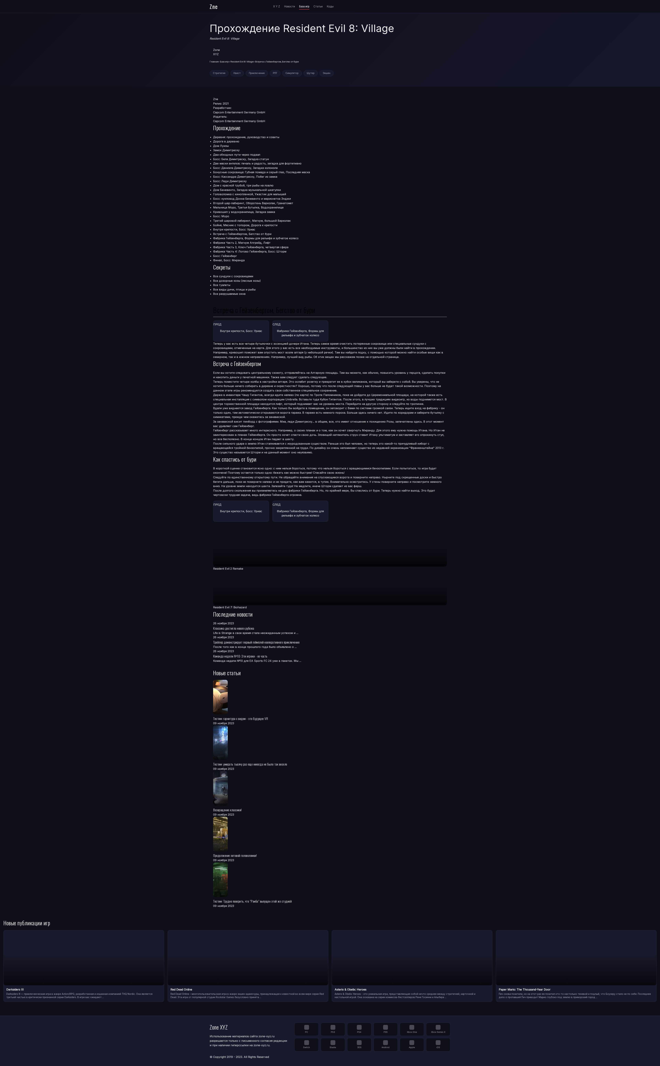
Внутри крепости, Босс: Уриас (234, 229)
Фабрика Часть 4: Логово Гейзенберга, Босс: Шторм (249, 251)
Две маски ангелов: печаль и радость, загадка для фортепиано (257, 163)
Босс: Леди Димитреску (230, 181)
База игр (304, 6)
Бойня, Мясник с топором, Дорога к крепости (245, 225)
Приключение (257, 73)
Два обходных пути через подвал (236, 154)
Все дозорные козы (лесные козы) (237, 280)
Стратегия (219, 73)
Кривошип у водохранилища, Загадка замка (244, 212)
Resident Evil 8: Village (241, 61)
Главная (214, 61)
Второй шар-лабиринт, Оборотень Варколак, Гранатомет (253, 203)
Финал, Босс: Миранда (229, 260)
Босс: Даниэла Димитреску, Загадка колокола (245, 168)
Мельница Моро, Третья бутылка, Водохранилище (248, 207)
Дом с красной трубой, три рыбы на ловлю (243, 185)
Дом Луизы (221, 146)
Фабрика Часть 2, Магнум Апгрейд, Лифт (242, 242)
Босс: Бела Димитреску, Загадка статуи (241, 159)
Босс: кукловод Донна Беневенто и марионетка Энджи (252, 198)
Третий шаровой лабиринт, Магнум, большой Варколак (252, 220)
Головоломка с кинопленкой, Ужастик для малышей (249, 194)
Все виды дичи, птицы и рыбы (234, 289)
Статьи (318, 6)
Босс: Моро (221, 216)
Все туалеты (221, 285)
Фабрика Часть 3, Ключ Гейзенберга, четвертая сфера (250, 247)
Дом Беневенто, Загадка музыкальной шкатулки (247, 190)
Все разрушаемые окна (229, 293)
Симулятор (292, 73)
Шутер (311, 73)
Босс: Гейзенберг (225, 256)
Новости (289, 6)
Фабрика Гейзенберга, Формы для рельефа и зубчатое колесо (256, 238)
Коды (330, 6)
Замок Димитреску (226, 150)
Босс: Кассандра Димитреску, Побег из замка (245, 176)
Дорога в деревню (226, 141)
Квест (237, 73)
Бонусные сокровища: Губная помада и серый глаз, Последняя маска (261, 172)
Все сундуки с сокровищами (233, 276)
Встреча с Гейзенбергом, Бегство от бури (242, 234)
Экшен (326, 73)
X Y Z (276, 6)
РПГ (275, 73)
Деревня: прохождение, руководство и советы (246, 137)
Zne (214, 6)
